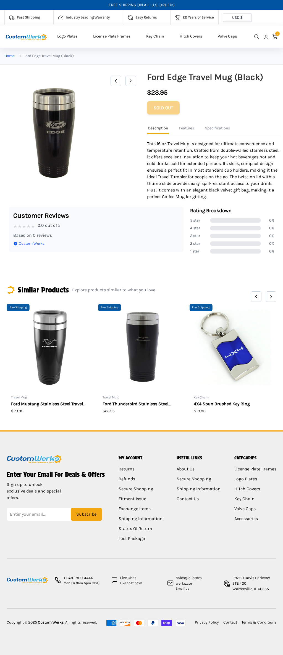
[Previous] (116, 81)
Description (158, 128)
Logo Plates (67, 36)
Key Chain (155, 36)
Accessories (246, 518)
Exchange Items (135, 508)
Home (9, 56)
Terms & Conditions (259, 622)
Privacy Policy (207, 622)
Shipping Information (141, 518)
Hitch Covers (191, 36)
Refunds (127, 478)
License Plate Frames (112, 36)
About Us (186, 469)
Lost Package (132, 538)
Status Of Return (135, 528)
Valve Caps (227, 36)
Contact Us (188, 498)
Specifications (217, 128)
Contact (230, 622)
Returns (127, 469)
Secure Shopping (136, 488)
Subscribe (86, 514)
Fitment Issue (132, 498)
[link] (265, 36)
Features (186, 128)
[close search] (256, 36)
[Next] (130, 81)
